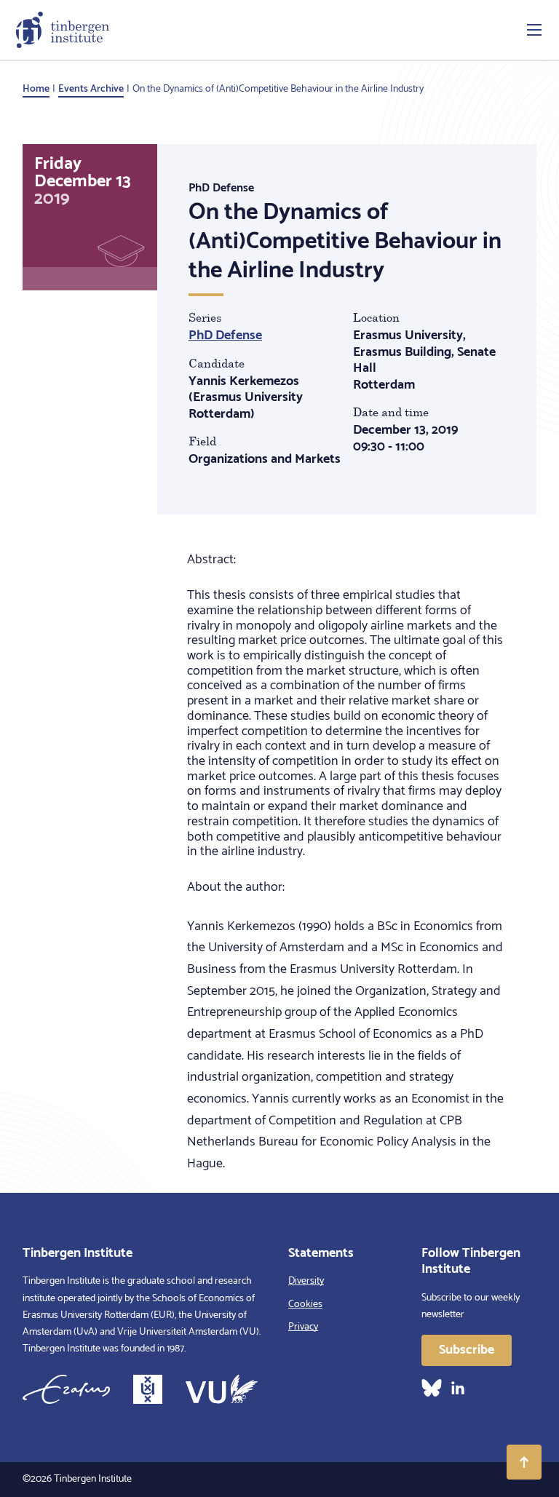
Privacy (303, 1327)
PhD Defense (225, 335)
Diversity (306, 1281)
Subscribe (466, 1350)
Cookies (305, 1304)
